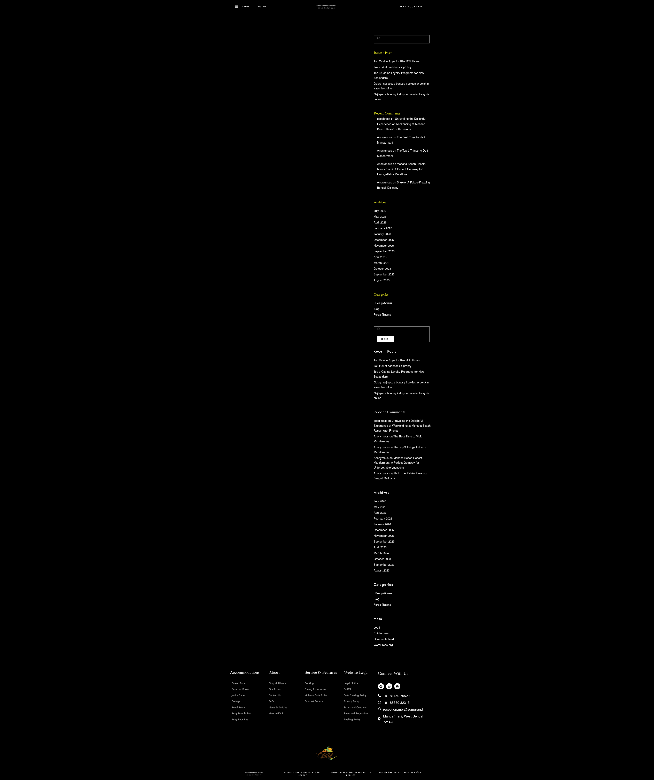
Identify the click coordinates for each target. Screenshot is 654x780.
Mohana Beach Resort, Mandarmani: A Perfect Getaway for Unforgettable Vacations (401, 168)
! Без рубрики (383, 303)
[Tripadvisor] (397, 686)
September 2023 (384, 274)
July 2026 (380, 210)
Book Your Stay (411, 6)
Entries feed (381, 633)
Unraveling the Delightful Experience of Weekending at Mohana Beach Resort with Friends (401, 123)
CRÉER (417, 772)
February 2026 (383, 228)
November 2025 (384, 245)
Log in (377, 627)
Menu (245, 6)
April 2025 (380, 257)
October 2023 (382, 268)
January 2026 (382, 234)
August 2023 (382, 280)
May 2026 (380, 216)
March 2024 (381, 262)
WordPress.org (383, 645)
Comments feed (384, 639)
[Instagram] (389, 686)
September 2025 (384, 251)
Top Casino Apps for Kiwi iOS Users (397, 61)
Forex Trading (382, 314)
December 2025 (384, 239)
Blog (376, 308)
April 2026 (380, 222)
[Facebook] (381, 686)
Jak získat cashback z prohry (392, 67)
